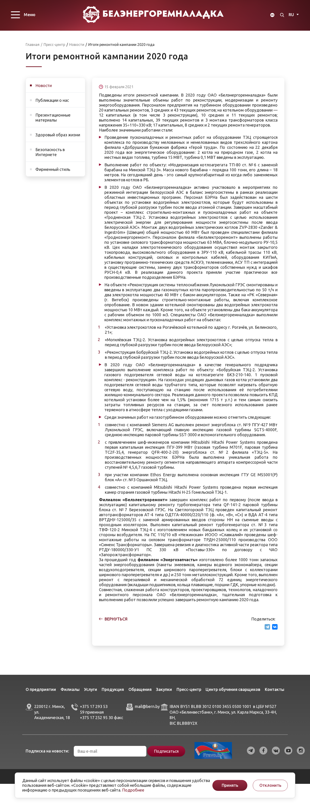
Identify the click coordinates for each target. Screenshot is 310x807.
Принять (230, 785)
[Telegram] (267, 627)
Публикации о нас (52, 100)
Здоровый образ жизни (57, 134)
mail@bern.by (147, 706)
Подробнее (133, 790)
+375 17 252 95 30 (96, 717)
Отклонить (270, 785)
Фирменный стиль (52, 169)
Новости (43, 85)
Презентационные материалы (53, 117)
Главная (32, 44)
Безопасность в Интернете (50, 152)
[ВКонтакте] (275, 627)
